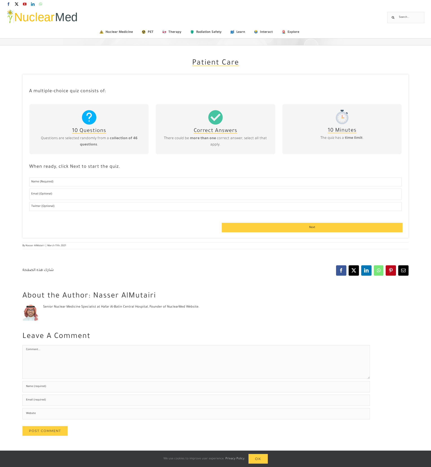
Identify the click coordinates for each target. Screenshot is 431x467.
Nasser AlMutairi (35, 245)
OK (258, 459)
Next (312, 227)
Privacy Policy (234, 458)
